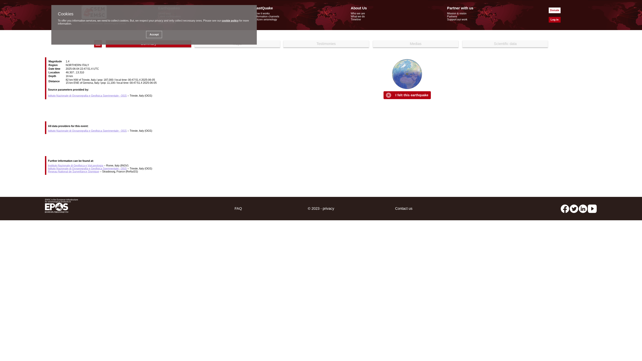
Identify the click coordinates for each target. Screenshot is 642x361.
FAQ (238, 208)
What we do (358, 16)
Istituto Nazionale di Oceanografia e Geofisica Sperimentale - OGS (87, 95)
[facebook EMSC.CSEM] (565, 208)
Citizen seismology (265, 19)
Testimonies (326, 44)
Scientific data (505, 44)
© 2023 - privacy (321, 208)
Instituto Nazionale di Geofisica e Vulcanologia (75, 165)
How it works (262, 13)
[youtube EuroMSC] (592, 208)
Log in (555, 19)
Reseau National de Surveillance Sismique (73, 171)
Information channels (266, 16)
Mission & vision (456, 13)
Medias (415, 44)
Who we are (358, 13)
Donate (554, 10)
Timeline (356, 19)
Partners (452, 16)
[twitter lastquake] (574, 208)
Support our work (457, 19)
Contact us (403, 208)
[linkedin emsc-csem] (583, 208)
